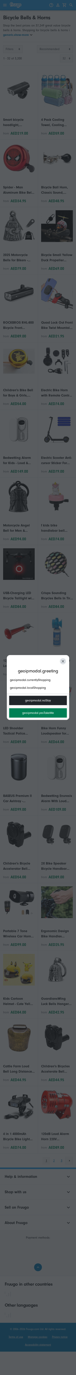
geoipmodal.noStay (38, 700)
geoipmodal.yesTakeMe (38, 713)
